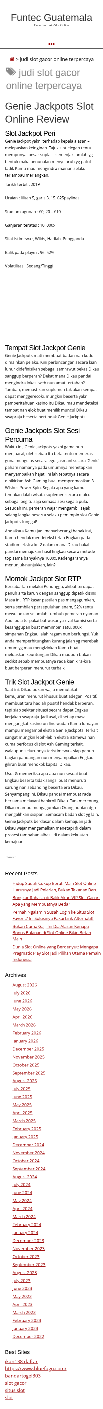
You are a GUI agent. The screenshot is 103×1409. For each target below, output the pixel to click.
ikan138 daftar (21, 1361)
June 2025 (22, 1097)
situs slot (15, 1390)
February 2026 (26, 1033)
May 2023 (22, 1296)
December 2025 (28, 1049)
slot (9, 1397)
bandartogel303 (23, 1375)
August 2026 (24, 985)
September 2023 (29, 1264)
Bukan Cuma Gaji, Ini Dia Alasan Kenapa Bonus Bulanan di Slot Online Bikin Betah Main (51, 932)
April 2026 (22, 1017)
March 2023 (24, 1312)
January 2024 (25, 1232)
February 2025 (26, 1129)
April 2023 (22, 1304)
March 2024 (24, 1216)
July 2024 (21, 1184)
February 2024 (26, 1224)
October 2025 (26, 1065)
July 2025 (21, 1089)
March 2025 (24, 1121)
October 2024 (26, 1161)
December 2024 (28, 1145)
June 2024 (22, 1192)
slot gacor (15, 1382)
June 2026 (22, 1001)
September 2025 (29, 1073)
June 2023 (22, 1288)
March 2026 (24, 1025)
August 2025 (24, 1081)
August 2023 (24, 1272)
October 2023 (26, 1256)
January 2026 (25, 1041)
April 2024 (22, 1208)
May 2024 (22, 1200)
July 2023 (21, 1280)
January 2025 (25, 1137)
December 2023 (28, 1240)
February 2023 (26, 1320)
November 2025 (28, 1057)
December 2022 (28, 1336)
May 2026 (22, 1009)
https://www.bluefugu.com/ (35, 1368)
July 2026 (21, 993)
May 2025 (22, 1105)
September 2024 (29, 1169)
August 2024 (24, 1177)
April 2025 (22, 1113)
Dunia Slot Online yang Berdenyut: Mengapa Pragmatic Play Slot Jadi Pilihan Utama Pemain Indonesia (56, 953)
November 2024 (28, 1153)
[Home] (12, 59)
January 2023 (25, 1328)
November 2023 (28, 1248)
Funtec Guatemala (51, 17)
